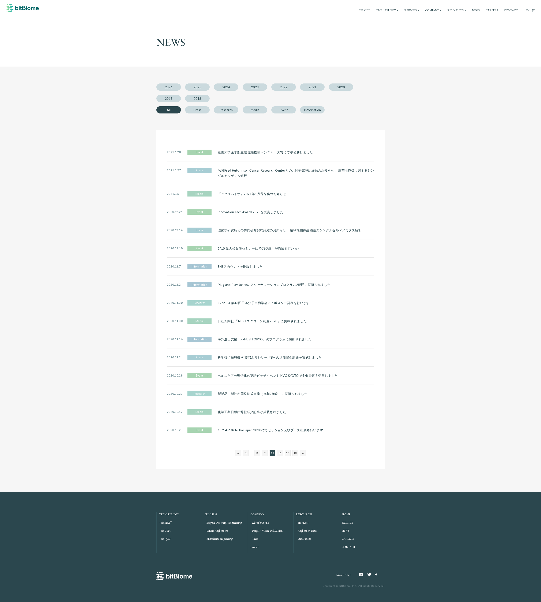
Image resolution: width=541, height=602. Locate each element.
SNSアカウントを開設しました (240, 266)
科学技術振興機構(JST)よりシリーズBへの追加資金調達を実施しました (270, 357)
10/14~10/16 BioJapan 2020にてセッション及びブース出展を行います (270, 430)
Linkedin (363, 574)
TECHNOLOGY (386, 10)
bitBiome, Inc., (348, 585)
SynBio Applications (217, 530)
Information (312, 110)
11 (279, 453)
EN (527, 10)
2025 (197, 87)
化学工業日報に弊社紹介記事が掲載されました (252, 412)
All (169, 110)
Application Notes (307, 530)
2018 (197, 98)
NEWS (476, 10)
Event (284, 110)
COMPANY (432, 10)
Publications (304, 539)
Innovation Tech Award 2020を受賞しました (250, 212)
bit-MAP (166, 522)
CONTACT (511, 10)
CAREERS (492, 10)
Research (226, 110)
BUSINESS (410, 10)
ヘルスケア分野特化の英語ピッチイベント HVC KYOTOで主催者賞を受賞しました (278, 375)
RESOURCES (455, 10)
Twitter (371, 574)
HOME (346, 514)
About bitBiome (260, 522)
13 (295, 453)
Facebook (376, 574)
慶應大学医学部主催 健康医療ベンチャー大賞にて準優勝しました (265, 152)
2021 (312, 87)
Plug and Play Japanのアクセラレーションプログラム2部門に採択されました (274, 285)
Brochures (303, 522)
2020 (341, 87)
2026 (168, 87)
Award (255, 547)
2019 (168, 98)
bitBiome (22, 10)
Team (255, 539)
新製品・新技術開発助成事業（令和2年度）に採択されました (262, 394)
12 (287, 453)
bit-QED (165, 539)
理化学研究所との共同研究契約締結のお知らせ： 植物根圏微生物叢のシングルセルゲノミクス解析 (290, 230)
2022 (283, 87)
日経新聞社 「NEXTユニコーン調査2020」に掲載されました (262, 321)
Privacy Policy (343, 575)
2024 (226, 87)
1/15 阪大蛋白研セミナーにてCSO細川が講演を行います (259, 248)
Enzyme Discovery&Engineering (224, 522)
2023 (255, 87)
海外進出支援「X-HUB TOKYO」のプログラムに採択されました (264, 339)
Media (254, 110)
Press (197, 110)
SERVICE (364, 10)
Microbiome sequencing (219, 539)
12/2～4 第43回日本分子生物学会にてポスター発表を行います (264, 303)
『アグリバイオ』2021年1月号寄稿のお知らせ (252, 194)
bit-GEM (166, 530)
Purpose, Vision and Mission (267, 530)
